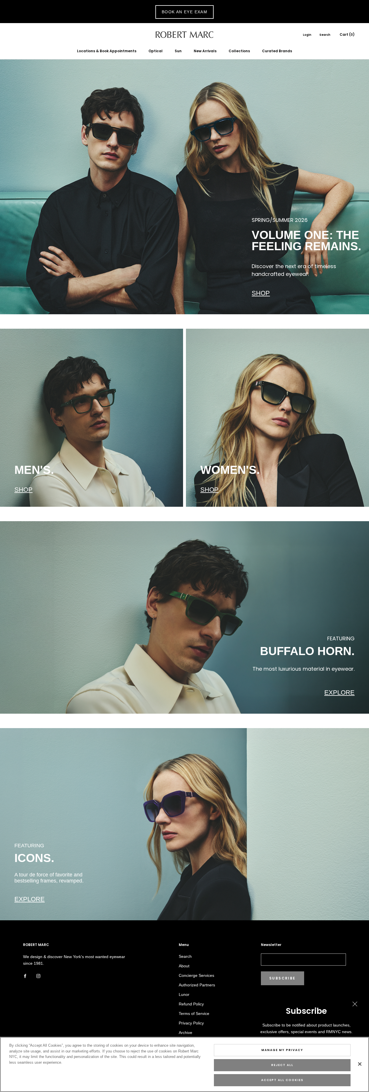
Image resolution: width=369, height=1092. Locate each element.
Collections (239, 50)
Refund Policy (191, 1004)
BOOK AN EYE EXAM (184, 12)
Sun (178, 50)
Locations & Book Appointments (106, 50)
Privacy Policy (191, 1023)
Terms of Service (194, 1013)
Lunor (184, 994)
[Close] (359, 1064)
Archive (185, 1032)
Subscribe (282, 978)
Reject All (282, 1065)
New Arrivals (205, 50)
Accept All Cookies (282, 1080)
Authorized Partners (197, 985)
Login (307, 35)
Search (324, 35)
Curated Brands (277, 50)
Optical (155, 50)
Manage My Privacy (282, 1050)
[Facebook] (25, 976)
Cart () (347, 34)
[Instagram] (38, 976)
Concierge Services (196, 975)
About (184, 966)
